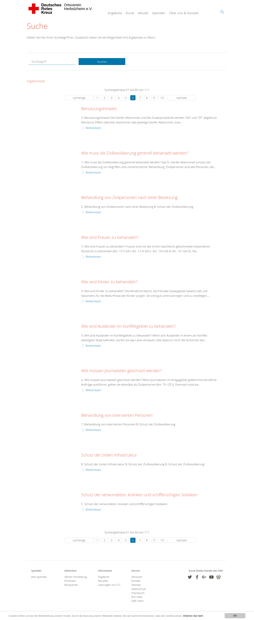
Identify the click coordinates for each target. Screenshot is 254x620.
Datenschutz (138, 589)
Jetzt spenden (39, 577)
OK (235, 615)
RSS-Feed (136, 597)
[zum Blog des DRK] (218, 577)
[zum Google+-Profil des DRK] (204, 577)
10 (162, 98)
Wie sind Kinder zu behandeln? (109, 282)
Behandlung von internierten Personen (117, 415)
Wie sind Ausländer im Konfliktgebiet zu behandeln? (128, 326)
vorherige (79, 98)
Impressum (137, 593)
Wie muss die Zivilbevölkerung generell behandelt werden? (134, 153)
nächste (181, 98)
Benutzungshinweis (99, 108)
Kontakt (135, 580)
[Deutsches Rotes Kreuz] (45, 8)
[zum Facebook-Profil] (190, 577)
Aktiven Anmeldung (75, 577)
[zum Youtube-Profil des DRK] (211, 577)
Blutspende (71, 584)
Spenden (158, 13)
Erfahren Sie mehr (193, 615)
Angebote (115, 13)
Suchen (102, 62)
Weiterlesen (93, 128)
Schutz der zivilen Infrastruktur (109, 455)
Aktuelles (103, 580)
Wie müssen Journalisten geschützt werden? (121, 370)
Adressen (136, 577)
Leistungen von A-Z (109, 584)
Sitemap (136, 584)
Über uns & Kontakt (184, 13)
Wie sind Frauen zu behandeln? (109, 237)
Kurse (130, 13)
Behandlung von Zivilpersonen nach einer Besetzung (129, 197)
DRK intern (137, 601)
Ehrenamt (70, 580)
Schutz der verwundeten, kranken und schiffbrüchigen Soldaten (139, 494)
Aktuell (143, 13)
